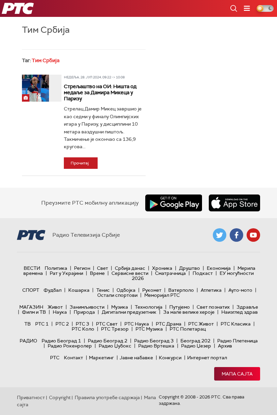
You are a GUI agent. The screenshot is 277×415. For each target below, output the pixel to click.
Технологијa (148, 307)
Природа (84, 312)
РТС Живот (201, 324)
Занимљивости (87, 307)
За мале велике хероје (189, 312)
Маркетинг (101, 358)
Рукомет (151, 290)
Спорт (30, 290)
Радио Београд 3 (154, 341)
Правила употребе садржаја (107, 397)
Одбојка (126, 290)
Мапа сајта (237, 374)
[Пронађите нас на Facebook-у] (236, 235)
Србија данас (130, 268)
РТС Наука (136, 324)
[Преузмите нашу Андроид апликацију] (173, 202)
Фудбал (52, 290)
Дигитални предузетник (129, 312)
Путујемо (179, 307)
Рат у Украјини (66, 273)
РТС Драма (168, 324)
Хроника (162, 268)
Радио (28, 341)
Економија (219, 268)
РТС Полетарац (188, 329)
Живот (55, 307)
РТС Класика (236, 324)
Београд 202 (195, 341)
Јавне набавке (136, 358)
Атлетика (211, 290)
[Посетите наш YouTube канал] (253, 235)
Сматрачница (170, 273)
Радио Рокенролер (70, 346)
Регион (82, 268)
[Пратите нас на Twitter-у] (219, 235)
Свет (102, 268)
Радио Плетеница (237, 341)
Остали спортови (117, 295)
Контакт (73, 358)
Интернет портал (207, 358)
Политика (56, 268)
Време (97, 273)
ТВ (27, 324)
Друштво (189, 268)
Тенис (103, 290)
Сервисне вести (129, 273)
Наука (60, 312)
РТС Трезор (115, 329)
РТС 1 (42, 324)
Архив (225, 346)
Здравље (247, 307)
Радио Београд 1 (61, 341)
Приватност (31, 397)
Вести (32, 268)
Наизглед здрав (239, 312)
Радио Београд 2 (107, 341)
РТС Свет (107, 324)
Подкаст (203, 273)
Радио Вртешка (156, 346)
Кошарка (79, 290)
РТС (54, 358)
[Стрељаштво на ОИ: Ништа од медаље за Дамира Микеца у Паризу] (35, 88)
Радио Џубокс (115, 346)
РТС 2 (62, 324)
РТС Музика (149, 329)
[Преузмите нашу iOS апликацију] (234, 202)
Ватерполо (181, 290)
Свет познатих (213, 307)
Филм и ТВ (34, 312)
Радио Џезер (196, 346)
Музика (119, 307)
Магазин (31, 307)
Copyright (60, 397)
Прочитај (80, 163)
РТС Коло (83, 329)
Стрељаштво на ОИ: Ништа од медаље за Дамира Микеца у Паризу (100, 92)
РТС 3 (82, 324)
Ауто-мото (240, 290)
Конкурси (170, 358)
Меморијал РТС (162, 295)
